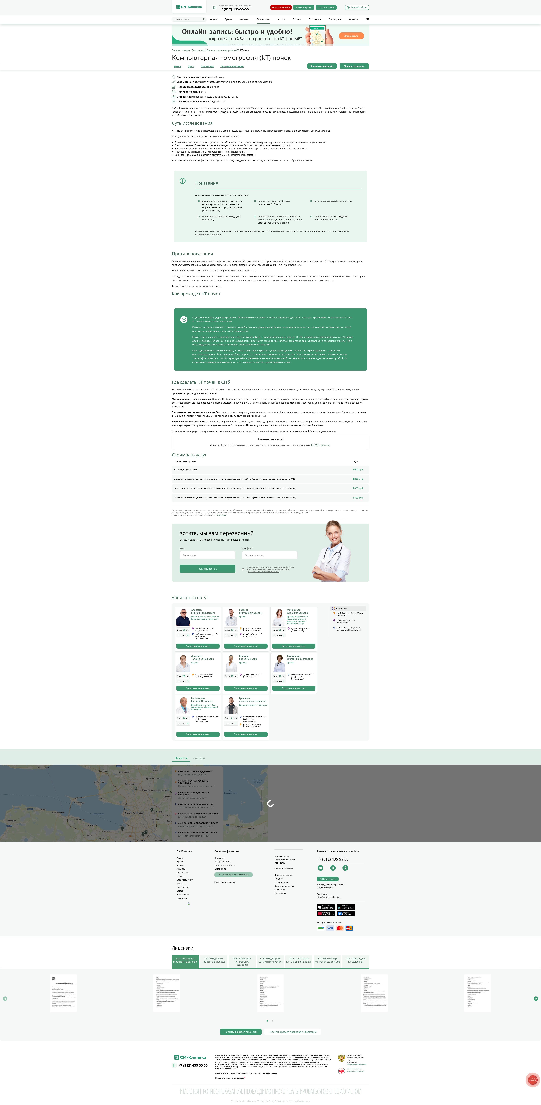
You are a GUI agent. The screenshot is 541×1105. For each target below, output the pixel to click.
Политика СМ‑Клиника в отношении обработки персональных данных (246, 1073)
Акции (281, 19)
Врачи (228, 19)
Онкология (279, 889)
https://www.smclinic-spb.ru (329, 897)
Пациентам (315, 19)
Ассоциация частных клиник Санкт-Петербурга (355, 1070)
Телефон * (247, 548)
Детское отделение (283, 875)
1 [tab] (267, 1021)
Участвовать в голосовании (356, 1064)
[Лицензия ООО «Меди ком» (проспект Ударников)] (63, 993)
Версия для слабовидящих (235, 874)
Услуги (213, 19)
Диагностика (263, 19)
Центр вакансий (222, 861)
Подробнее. (221, 515)
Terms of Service (297, 1101)
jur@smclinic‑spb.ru (325, 887)
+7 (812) (333, 859)
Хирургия (279, 878)
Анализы (244, 19)
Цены (191, 66)
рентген (325, 445)
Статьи (180, 890)
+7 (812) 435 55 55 (193, 1065)
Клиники (353, 19)
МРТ (317, 445)
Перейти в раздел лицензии (240, 1031)
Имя (182, 548)
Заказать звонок (326, 7)
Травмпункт (280, 893)
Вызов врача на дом (284, 886)
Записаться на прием (198, 646)
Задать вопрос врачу (224, 882)
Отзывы (297, 19)
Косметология (281, 882)
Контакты (181, 883)
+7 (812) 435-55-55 (234, 9)
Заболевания (183, 894)
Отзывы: (183, 635)
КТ (312, 445)
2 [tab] (272, 1021)
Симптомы (182, 898)
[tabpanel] (63, 993)
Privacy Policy (280, 1101)
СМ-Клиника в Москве (225, 865)
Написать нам (329, 879)
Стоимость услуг (185, 880)
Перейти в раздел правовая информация (293, 1031)
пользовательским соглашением (263, 571)
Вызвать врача (303, 7)
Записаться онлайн (281, 7)
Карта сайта (220, 869)
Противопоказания (232, 66)
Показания (207, 66)
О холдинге (335, 19)
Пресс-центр (183, 887)
